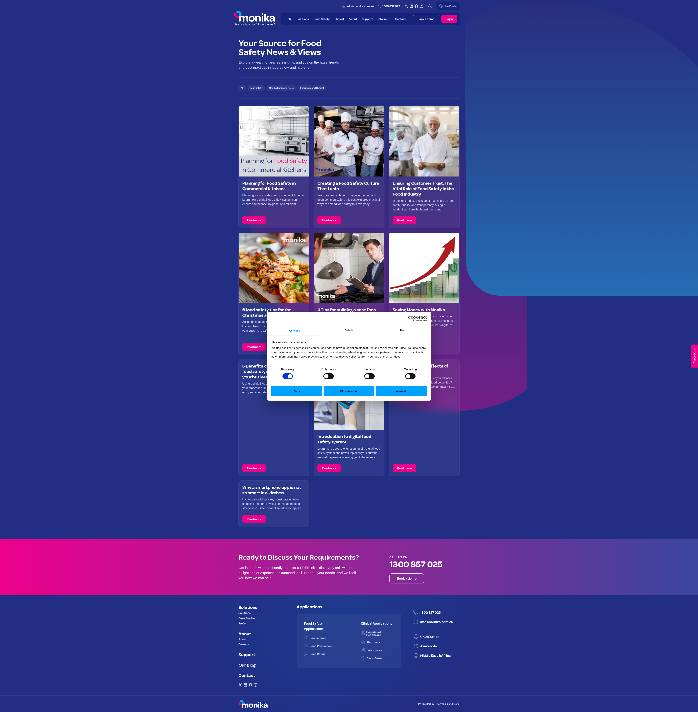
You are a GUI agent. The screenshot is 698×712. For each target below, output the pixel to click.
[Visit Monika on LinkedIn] (411, 6)
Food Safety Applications (314, 626)
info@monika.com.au (360, 6)
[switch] (324, 374)
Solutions (247, 607)
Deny (297, 391)
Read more (254, 220)
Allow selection (349, 391)
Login (449, 19)
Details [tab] (349, 330)
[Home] (290, 19)
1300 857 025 (391, 6)
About (244, 633)
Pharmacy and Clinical (312, 87)
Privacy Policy (426, 703)
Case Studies (247, 618)
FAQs (242, 623)
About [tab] (404, 330)
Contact (246, 675)
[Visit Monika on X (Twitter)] (406, 6)
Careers (243, 644)
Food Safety (256, 87)
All (242, 87)
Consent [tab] (294, 330)
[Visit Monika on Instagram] (421, 6)
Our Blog (247, 665)
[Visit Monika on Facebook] (416, 6)
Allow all (401, 391)
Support (246, 654)
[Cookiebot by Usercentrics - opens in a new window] (411, 318)
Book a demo (426, 19)
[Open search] (430, 6)
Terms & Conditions (448, 703)
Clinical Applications (376, 623)
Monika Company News (281, 87)
